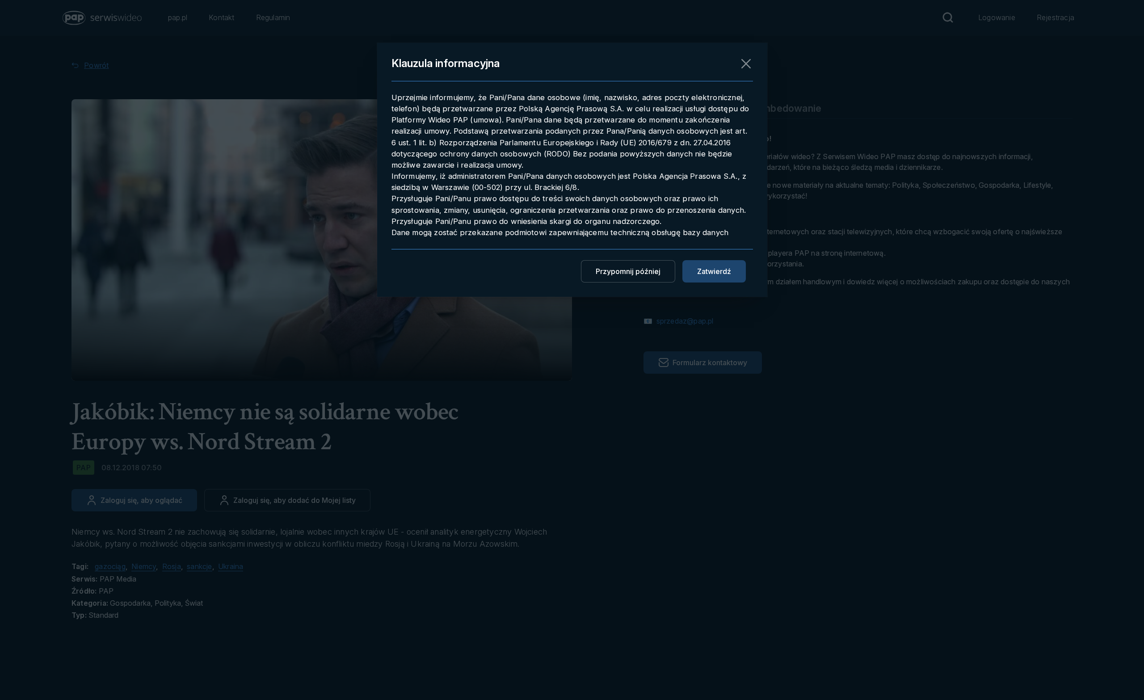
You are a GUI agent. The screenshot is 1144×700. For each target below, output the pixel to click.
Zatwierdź (714, 271)
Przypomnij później (628, 271)
